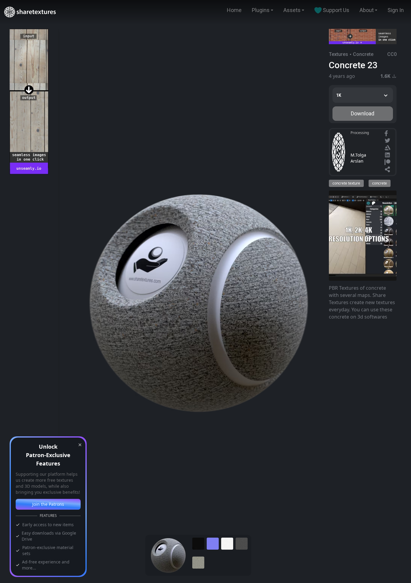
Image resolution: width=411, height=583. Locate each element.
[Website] (388, 170)
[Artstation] (388, 148)
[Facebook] (387, 134)
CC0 (392, 54)
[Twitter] (388, 141)
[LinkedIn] (388, 155)
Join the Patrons (48, 504)
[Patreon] (388, 162)
